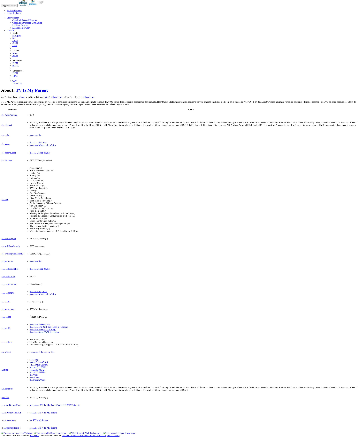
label (5, 397)
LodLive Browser (20, 25)
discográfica (10, 269)
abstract (7, 125)
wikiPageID (9, 238)
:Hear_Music (40, 153)
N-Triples (16, 35)
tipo (6, 317)
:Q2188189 (38, 367)
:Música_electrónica (43, 145)
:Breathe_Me (40, 324)
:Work (34, 375)
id (5, 301)
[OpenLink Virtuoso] (16, 433)
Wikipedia (34, 435)
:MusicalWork (37, 380)
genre (6, 144)
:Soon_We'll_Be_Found (44, 332)
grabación (9, 284)
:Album (34, 377)
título (7, 342)
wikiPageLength (11, 246)
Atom (14, 53)
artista (7, 261)
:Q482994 (37, 372)
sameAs (9, 420)
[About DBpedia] (23, 5)
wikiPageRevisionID (13, 254)
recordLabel (9, 153)
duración (8, 276)
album (21, 97)
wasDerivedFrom (11, 405)
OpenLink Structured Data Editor (27, 23)
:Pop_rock (38, 142)
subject (6, 352)
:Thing (34, 360)
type (5, 370)
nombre (8, 309)
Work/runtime (9, 115)
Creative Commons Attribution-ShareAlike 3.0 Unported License (90, 435)
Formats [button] (10, 30)
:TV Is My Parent (39, 420)
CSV (14, 81)
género (8, 293)
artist (5, 135)
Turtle (15, 40)
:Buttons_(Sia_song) (43, 329)
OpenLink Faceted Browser (24, 20)
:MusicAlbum (39, 365)
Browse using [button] (13, 18)
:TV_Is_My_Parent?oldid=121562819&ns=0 (55, 405)
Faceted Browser (14, 10)
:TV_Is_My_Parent (43, 413)
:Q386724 (37, 370)
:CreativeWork (39, 362)
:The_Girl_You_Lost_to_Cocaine (49, 327)
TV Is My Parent (32, 90)
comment (7, 389)
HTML (15, 65)
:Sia (35, 135)
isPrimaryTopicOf (11, 413)
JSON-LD (17, 83)
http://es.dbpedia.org (54, 97)
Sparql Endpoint (14, 13)
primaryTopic (11, 428)
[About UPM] (36, 5)
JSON (15, 43)
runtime (7, 160)
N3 (13, 38)
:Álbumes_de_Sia (42, 352)
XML (14, 45)
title (5, 199)
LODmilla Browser (21, 28)
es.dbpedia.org (88, 97)
